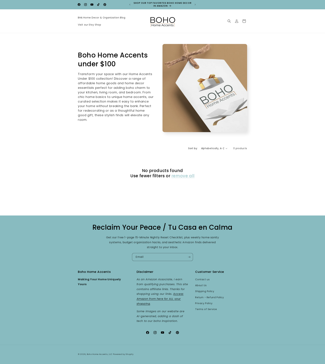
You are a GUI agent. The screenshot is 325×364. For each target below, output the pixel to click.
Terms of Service (206, 309)
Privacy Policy (203, 303)
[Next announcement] (195, 4)
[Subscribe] (189, 257)
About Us (201, 285)
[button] (229, 21)
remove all (183, 175)
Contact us (202, 279)
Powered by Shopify (123, 354)
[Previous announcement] (130, 4)
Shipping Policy (204, 291)
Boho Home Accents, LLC (99, 354)
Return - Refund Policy (209, 297)
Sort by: (193, 148)
